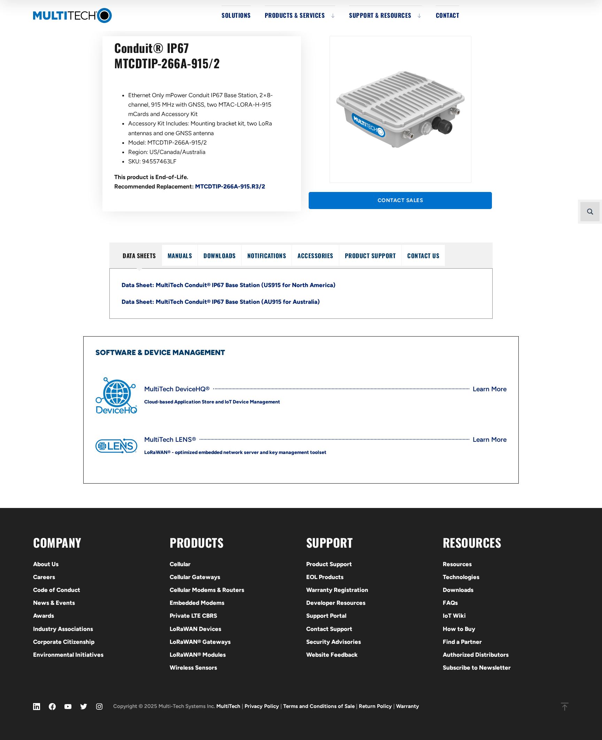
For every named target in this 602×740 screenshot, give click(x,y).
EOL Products (325, 576)
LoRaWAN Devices (195, 628)
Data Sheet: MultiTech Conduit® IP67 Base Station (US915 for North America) (228, 285)
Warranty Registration (337, 589)
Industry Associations (63, 628)
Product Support (329, 564)
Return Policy (375, 706)
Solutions (236, 15)
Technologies (461, 576)
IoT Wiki (454, 615)
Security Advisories (333, 641)
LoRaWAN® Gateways (200, 641)
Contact (448, 15)
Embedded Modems (197, 602)
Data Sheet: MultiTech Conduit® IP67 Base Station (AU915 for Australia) (221, 301)
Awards (43, 615)
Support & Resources (380, 15)
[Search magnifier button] (590, 211)
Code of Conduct (56, 589)
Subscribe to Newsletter (477, 667)
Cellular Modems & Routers (207, 589)
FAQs (450, 602)
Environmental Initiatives (68, 654)
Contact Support (329, 628)
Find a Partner (462, 641)
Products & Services (295, 15)
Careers (44, 576)
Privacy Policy (262, 706)
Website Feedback (332, 654)
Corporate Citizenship (63, 641)
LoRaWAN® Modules (198, 654)
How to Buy (459, 628)
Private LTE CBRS (193, 615)
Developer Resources (335, 602)
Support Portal (326, 615)
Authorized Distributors (476, 654)
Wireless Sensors (193, 667)
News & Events (54, 602)
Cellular (180, 564)
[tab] (139, 255)
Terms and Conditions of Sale (319, 706)
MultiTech (228, 706)
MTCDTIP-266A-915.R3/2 (230, 186)
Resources (457, 564)
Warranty (407, 706)
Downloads (458, 589)
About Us (46, 564)
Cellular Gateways (195, 576)
